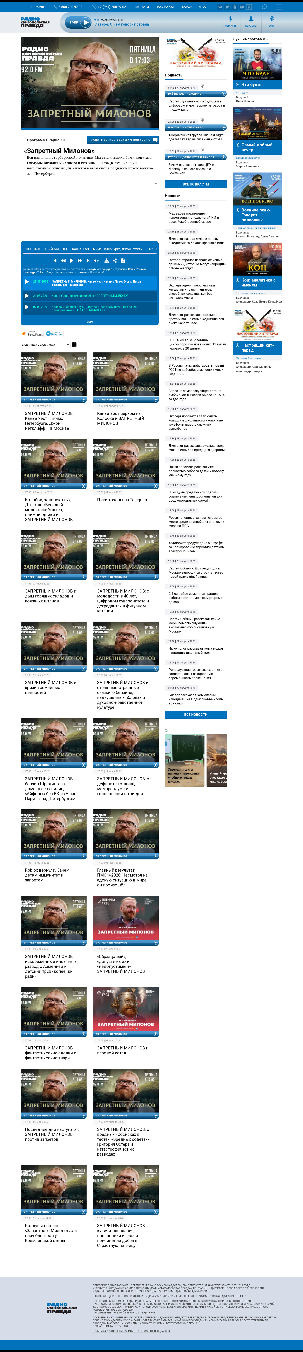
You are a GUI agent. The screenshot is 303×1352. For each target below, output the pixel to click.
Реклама (186, 6)
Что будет (252, 84)
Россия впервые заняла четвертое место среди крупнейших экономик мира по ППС (196, 522)
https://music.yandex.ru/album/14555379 (43, 333)
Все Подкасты (196, 184)
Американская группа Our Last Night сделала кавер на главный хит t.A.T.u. (197, 137)
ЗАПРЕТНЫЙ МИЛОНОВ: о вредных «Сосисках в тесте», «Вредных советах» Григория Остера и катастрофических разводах (123, 1142)
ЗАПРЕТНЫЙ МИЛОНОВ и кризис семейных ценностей (50, 687)
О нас (203, 6)
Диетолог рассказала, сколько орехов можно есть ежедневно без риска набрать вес (196, 319)
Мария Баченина (247, 166)
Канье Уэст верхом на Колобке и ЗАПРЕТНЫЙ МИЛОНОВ (120, 418)
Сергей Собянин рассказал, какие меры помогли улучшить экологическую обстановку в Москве (194, 625)
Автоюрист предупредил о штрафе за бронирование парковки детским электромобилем (196, 547)
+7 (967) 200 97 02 (112, 7)
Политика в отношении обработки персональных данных (132, 1331)
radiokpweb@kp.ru (105, 1296)
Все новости (195, 715)
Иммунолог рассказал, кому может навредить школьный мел (196, 651)
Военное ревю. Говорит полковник (256, 215)
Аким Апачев (270, 236)
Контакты (142, 6)
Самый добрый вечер (248, 157)
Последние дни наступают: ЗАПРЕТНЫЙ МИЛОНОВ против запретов (52, 1134)
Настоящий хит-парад (196, 52)
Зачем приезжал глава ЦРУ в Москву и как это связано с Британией (191, 169)
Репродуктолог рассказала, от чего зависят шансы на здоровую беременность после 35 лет (195, 674)
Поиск (264, 6)
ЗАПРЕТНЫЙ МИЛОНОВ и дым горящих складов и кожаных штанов (50, 596)
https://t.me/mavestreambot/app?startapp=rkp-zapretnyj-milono (63, 333)
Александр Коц (246, 301)
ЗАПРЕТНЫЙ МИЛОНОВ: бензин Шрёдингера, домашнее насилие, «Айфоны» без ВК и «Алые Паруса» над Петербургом (50, 788)
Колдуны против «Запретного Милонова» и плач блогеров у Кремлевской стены (51, 1233)
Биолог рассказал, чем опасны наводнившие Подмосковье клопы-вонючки (197, 699)
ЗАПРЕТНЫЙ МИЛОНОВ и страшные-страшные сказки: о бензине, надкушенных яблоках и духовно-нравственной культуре (122, 695)
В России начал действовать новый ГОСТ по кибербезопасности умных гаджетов (196, 370)
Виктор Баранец (247, 236)
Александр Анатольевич (253, 367)
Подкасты (230, 25)
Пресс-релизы (165, 6)
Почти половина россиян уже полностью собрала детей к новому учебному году (196, 471)
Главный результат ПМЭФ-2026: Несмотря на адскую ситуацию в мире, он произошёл (122, 877)
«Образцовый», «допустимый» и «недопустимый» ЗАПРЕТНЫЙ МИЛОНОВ (121, 964)
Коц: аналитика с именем (250, 293)
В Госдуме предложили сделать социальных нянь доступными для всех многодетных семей (195, 496)
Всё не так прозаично (185, 93)
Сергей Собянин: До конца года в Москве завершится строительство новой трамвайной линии (196, 572)
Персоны (251, 25)
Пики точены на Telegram (122, 499)
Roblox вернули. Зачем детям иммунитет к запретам (47, 875)
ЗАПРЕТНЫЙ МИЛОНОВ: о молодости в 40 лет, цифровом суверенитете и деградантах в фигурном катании (123, 601)
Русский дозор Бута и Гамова (191, 157)
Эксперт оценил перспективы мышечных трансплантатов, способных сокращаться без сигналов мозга (192, 291)
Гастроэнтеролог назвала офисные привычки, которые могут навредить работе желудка (197, 264)
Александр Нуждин (249, 371)
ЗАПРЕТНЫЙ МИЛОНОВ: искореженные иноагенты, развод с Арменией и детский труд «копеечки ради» (51, 966)
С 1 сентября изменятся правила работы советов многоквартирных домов (195, 598)
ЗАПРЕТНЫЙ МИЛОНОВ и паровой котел (122, 1050)
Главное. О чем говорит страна (121, 24)
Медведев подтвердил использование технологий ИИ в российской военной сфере (194, 217)
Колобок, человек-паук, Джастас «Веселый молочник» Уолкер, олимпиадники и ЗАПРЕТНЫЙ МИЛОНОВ (49, 509)
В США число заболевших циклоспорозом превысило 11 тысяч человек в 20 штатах (197, 344)
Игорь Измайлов (270, 301)
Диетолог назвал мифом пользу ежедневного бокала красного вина (196, 241)
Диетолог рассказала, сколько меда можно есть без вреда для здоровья (197, 448)
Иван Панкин (245, 101)
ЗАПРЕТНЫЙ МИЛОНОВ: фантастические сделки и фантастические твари (50, 1053)
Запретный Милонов (59, 151)
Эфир (271, 25)
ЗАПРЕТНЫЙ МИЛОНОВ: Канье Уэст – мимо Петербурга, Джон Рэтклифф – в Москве (49, 421)
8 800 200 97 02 (70, 7)
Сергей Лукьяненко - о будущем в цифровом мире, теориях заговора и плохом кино (197, 105)
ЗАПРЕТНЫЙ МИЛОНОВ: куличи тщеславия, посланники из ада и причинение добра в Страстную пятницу (121, 1235)
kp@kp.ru (148, 1312)
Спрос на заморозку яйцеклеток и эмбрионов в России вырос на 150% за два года (197, 395)
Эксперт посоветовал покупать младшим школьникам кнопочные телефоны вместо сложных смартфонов (196, 422)
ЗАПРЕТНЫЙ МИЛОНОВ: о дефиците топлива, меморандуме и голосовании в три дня (123, 786)
